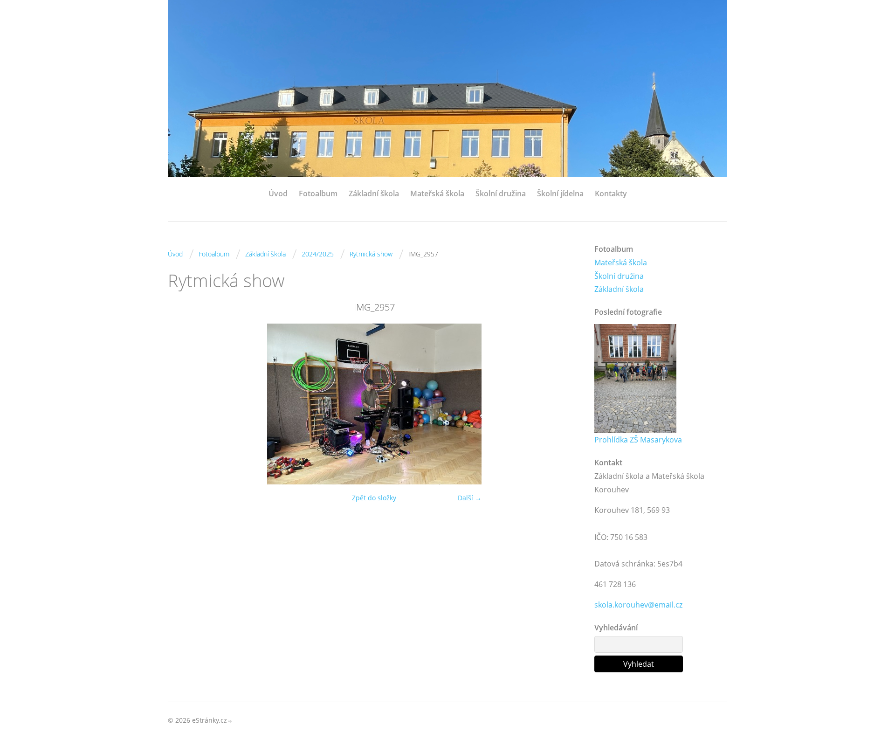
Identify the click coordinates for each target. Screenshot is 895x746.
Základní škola (374, 193)
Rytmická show (371, 253)
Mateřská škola (437, 193)
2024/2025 (318, 253)
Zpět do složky (374, 497)
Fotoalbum (318, 193)
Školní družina (500, 193)
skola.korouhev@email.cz (638, 605)
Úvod (278, 193)
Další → (470, 497)
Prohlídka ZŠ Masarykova (638, 440)
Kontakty (611, 193)
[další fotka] (565, 404)
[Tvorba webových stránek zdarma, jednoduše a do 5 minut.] (230, 721)
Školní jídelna (560, 193)
